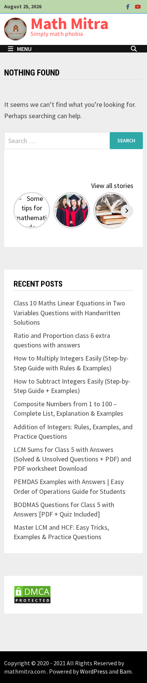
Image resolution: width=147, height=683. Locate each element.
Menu (24, 48)
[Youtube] (138, 6)
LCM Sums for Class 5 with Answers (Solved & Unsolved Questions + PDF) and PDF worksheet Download (72, 459)
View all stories (112, 185)
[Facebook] (128, 6)
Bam (125, 671)
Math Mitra (70, 23)
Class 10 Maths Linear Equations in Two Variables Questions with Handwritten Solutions (69, 312)
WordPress (94, 671)
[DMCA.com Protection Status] (32, 593)
